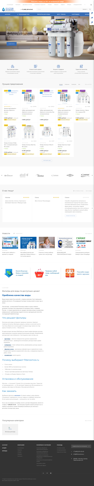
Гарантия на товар (61, 452)
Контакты (20, 456)
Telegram (47, 473)
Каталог (5, 445)
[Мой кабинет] (91, 5)
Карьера (20, 454)
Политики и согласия (43, 445)
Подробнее (12, 43)
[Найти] (90, 9)
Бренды (4, 450)
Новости (20, 450)
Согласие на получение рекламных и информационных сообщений (44, 456)
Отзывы (19, 452)
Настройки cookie (40, 463)
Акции (4, 447)
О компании (21, 447)
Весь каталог (88, 84)
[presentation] (1, 175)
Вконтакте (43, 473)
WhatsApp (50, 473)
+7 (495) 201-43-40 (27, 9)
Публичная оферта (41, 465)
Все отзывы (89, 190)
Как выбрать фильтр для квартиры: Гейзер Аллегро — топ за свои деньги (28, 254)
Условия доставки (61, 450)
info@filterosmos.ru (78, 454)
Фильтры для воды (10, 431)
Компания (21, 445)
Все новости (88, 233)
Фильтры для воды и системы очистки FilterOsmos (25, 33)
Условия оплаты (61, 447)
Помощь (59, 445)
